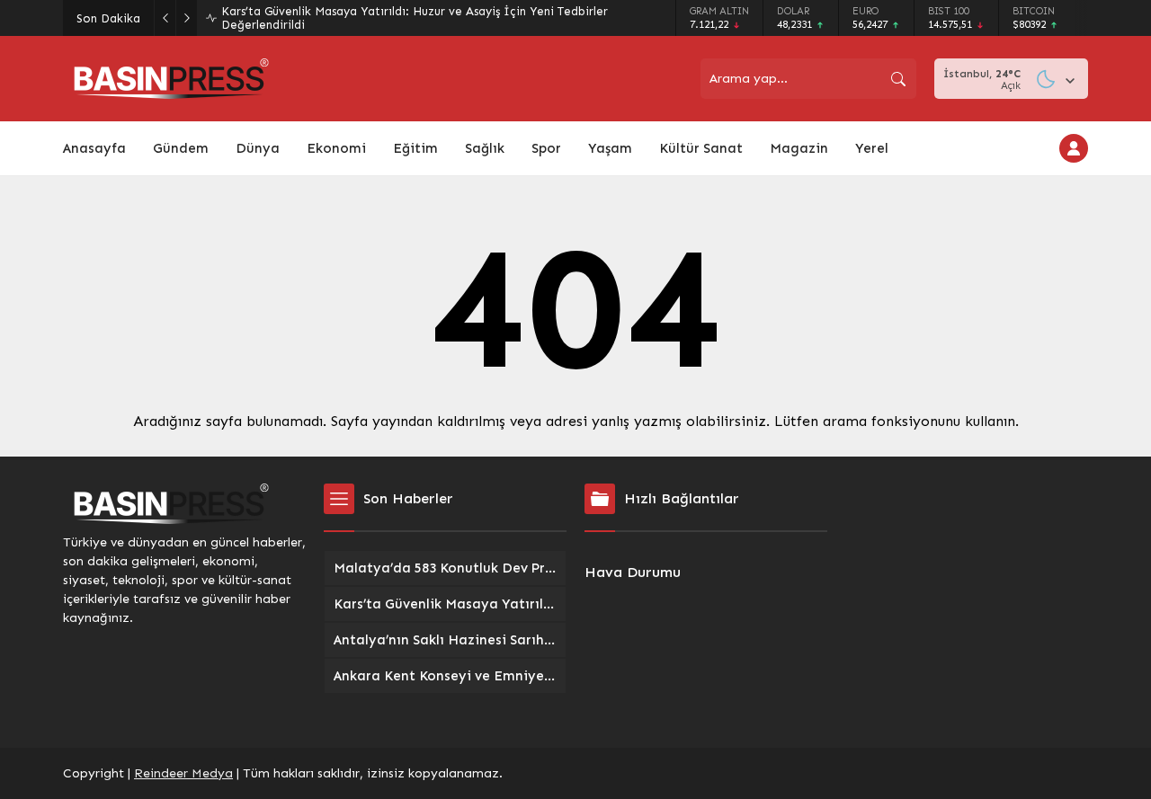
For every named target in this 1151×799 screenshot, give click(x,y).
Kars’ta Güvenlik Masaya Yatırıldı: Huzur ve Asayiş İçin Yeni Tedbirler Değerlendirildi (414, 17)
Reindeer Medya (183, 773)
